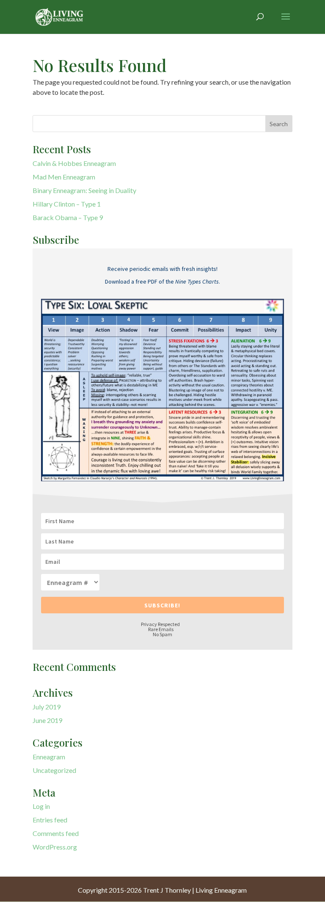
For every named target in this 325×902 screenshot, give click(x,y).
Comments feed (56, 833)
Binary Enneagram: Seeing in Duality (84, 190)
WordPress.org (55, 847)
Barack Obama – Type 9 (68, 217)
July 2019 (47, 707)
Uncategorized (54, 770)
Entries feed (50, 820)
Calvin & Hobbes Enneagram (74, 163)
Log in (41, 806)
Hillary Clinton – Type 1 (67, 204)
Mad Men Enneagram (64, 177)
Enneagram (49, 757)
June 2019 (47, 720)
